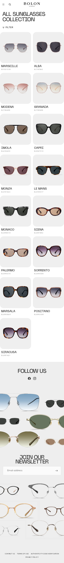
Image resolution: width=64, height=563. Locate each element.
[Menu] (3, 4)
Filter (9, 27)
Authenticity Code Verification (45, 554)
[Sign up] (56, 471)
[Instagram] (34, 378)
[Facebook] (29, 378)
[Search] (10, 4)
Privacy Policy (31, 557)
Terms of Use (23, 554)
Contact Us (10, 554)
